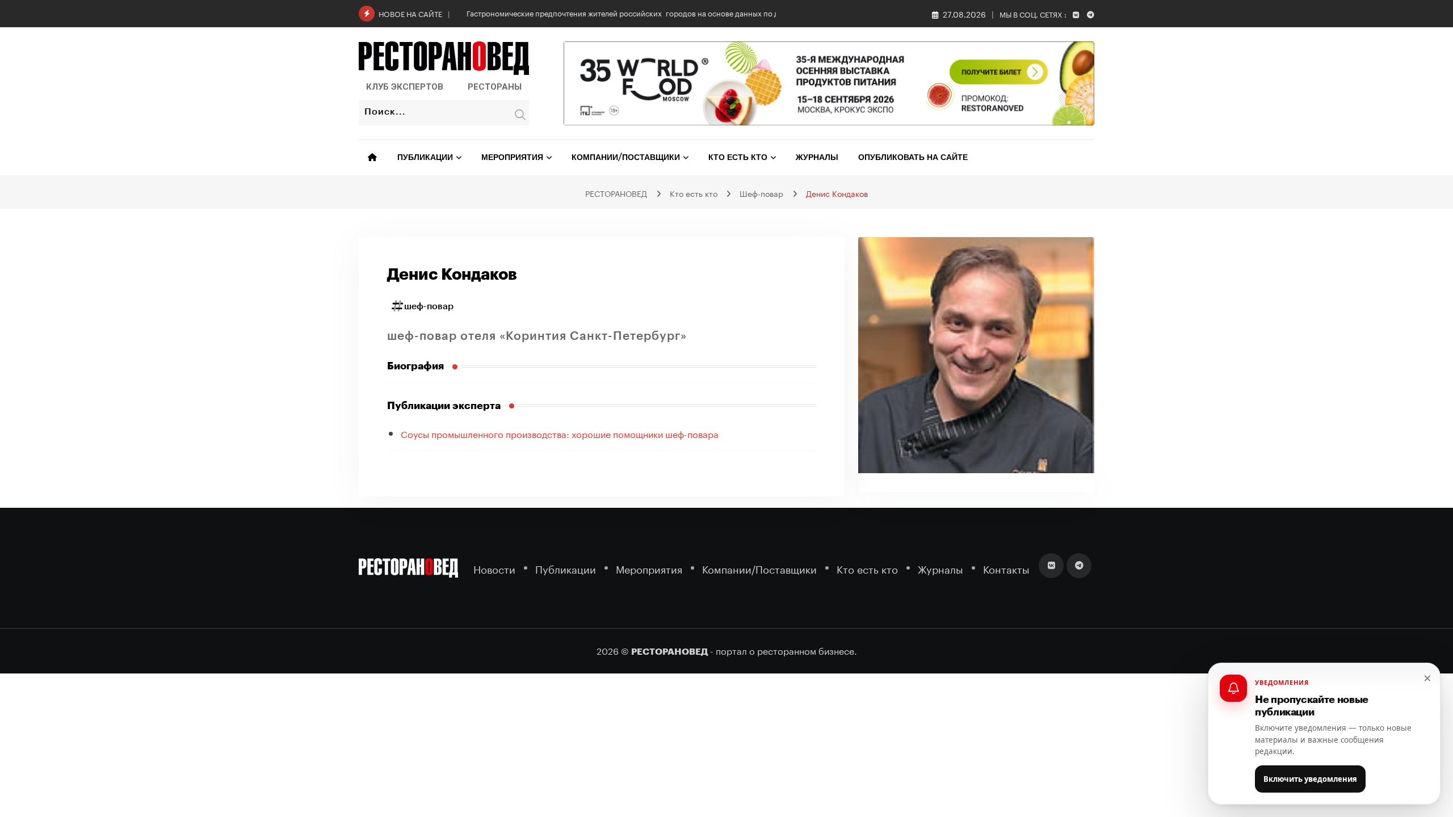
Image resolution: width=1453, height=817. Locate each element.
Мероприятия (512, 157)
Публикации (425, 157)
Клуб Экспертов (404, 87)
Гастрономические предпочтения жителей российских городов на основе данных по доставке (637, 12)
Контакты (1006, 568)
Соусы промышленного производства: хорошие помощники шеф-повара (560, 433)
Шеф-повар (428, 306)
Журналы (817, 157)
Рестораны (495, 87)
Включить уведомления (1310, 779)
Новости (494, 568)
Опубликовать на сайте (913, 157)
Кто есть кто (737, 157)
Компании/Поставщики (626, 157)
